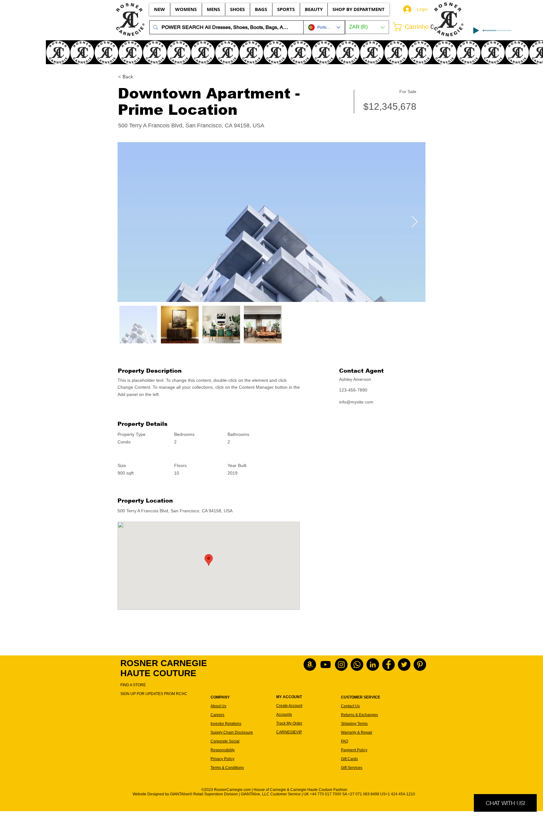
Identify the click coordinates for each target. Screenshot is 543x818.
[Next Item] (414, 222)
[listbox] (367, 27)
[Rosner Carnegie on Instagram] (341, 664)
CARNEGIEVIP (289, 732)
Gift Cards (349, 759)
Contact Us (350, 706)
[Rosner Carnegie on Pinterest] (420, 664)
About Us (218, 706)
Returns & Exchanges (359, 715)
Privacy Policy (222, 759)
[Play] (476, 30)
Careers (217, 715)
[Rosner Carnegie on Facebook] (388, 664)
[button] (367, 27)
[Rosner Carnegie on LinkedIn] (372, 664)
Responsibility (223, 750)
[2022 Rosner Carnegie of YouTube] (325, 664)
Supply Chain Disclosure (232, 732)
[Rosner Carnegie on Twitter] (404, 664)
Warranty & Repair (356, 732)
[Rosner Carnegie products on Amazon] (310, 664)
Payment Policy (354, 750)
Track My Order (289, 723)
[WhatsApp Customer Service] (357, 664)
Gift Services (351, 767)
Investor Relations (226, 723)
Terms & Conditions (227, 767)
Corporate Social (225, 741)
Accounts (284, 714)
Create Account (289, 706)
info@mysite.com (356, 401)
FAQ (344, 741)
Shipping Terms (354, 723)
